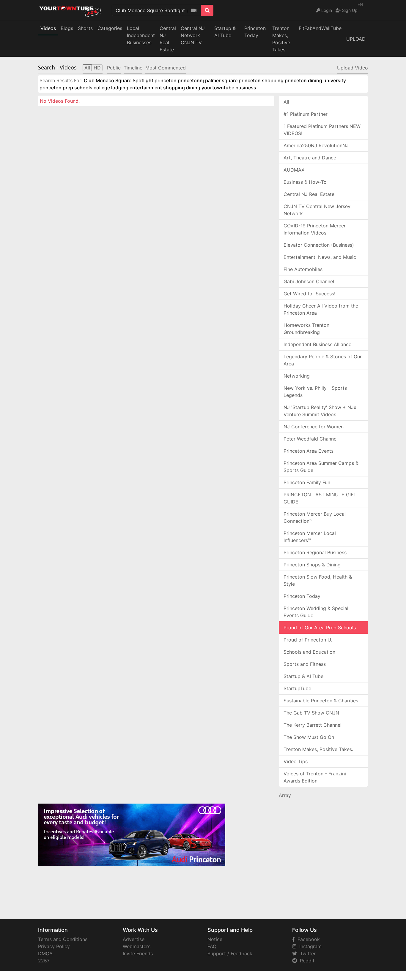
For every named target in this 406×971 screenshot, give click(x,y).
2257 (44, 961)
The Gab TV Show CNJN (311, 713)
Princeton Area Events (308, 451)
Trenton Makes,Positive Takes (281, 39)
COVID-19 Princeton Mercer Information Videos (315, 229)
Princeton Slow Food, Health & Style (318, 580)
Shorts (85, 28)
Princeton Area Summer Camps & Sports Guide (321, 466)
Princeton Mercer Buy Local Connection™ (315, 517)
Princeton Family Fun (307, 482)
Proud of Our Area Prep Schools (320, 628)
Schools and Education (309, 652)
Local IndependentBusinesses (141, 35)
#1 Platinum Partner (306, 114)
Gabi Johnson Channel (309, 281)
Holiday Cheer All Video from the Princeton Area (321, 309)
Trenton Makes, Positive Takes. (318, 749)
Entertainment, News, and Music (320, 257)
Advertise (133, 939)
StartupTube (297, 688)
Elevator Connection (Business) (319, 245)
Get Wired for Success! (309, 294)
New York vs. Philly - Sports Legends (315, 391)
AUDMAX (294, 170)
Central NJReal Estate (168, 39)
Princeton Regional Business (315, 552)
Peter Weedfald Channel (311, 439)
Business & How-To (305, 182)
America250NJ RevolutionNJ (316, 145)
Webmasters (136, 946)
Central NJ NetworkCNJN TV (193, 35)
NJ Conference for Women (314, 427)
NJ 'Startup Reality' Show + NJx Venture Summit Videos (320, 410)
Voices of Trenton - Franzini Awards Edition (315, 777)
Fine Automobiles (303, 269)
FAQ (211, 946)
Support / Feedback (229, 953)
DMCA (45, 953)
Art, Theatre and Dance (310, 158)
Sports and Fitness (305, 664)
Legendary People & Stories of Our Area (323, 360)
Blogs (67, 28)
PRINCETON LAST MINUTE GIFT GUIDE (320, 498)
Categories (109, 28)
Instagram (309, 946)
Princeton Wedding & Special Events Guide (316, 611)
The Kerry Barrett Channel (313, 725)
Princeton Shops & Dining (312, 565)
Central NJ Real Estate (309, 194)
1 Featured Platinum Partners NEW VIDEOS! (322, 129)
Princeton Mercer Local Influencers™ (310, 536)
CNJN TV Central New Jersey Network (317, 209)
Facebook (307, 939)
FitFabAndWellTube (320, 28)
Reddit (305, 961)
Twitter (306, 953)
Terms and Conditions (62, 939)
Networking (297, 376)
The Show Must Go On (309, 737)
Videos (48, 28)
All (286, 102)
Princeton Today (255, 31)
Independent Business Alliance (317, 344)
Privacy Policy (54, 946)
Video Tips (296, 761)
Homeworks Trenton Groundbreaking (306, 328)
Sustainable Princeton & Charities (321, 701)
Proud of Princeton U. (308, 640)
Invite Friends (138, 953)
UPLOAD (356, 39)
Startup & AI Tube (225, 31)
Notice (214, 939)
